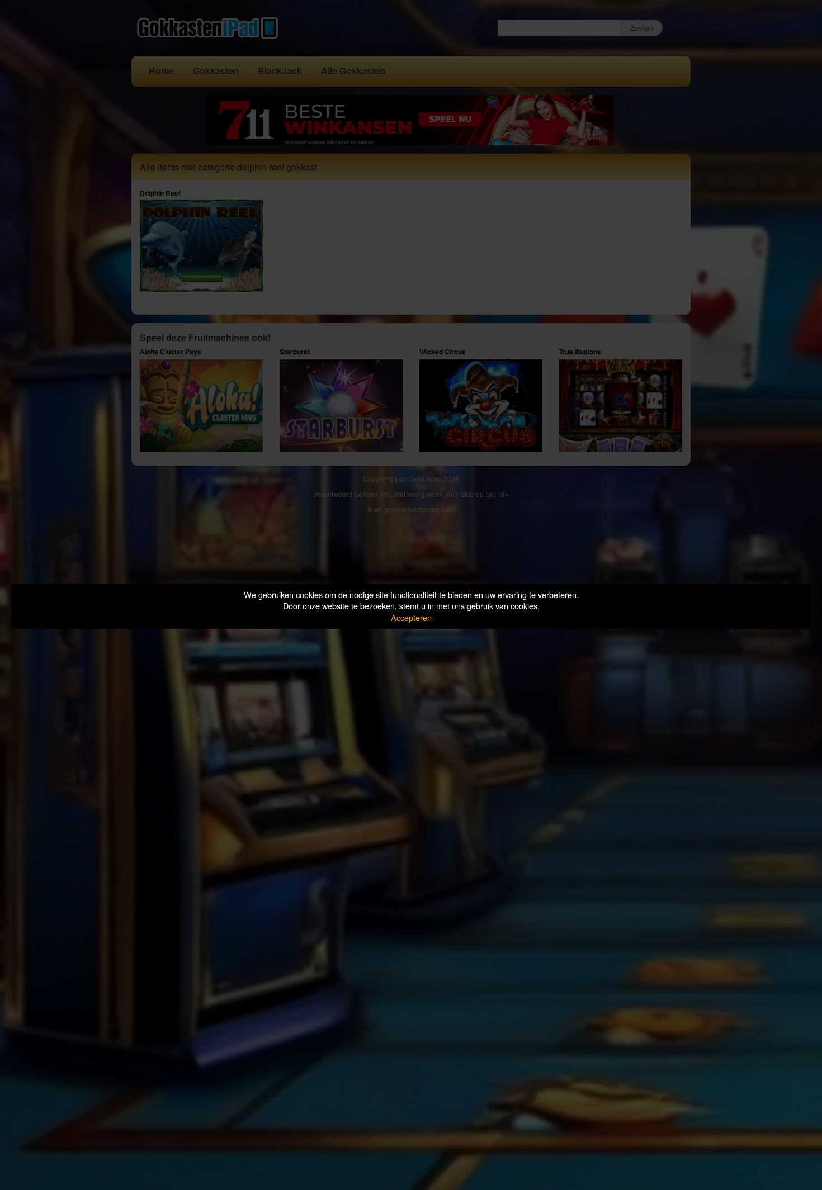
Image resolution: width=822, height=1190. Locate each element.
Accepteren (411, 617)
